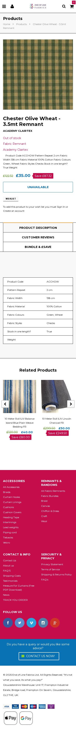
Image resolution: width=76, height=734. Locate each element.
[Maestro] (33, 706)
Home (6, 24)
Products (21, 24)
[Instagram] (43, 623)
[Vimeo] (31, 623)
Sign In (61, 206)
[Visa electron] (15, 706)
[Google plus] (55, 623)
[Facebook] (8, 623)
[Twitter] (20, 623)
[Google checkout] (18, 717)
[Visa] (6, 706)
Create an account (14, 210)
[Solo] (51, 706)
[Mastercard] (24, 706)
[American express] (42, 706)
